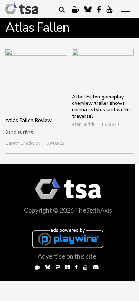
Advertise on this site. (68, 256)
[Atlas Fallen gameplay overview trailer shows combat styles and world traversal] (103, 68)
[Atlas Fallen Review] (36, 79)
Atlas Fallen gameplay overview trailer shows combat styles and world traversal (101, 106)
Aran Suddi (83, 124)
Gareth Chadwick (22, 143)
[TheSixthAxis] (21, 9)
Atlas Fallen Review (28, 120)
